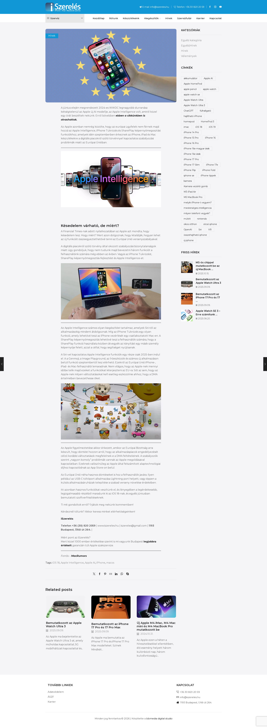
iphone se (189, 175)
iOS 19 (212, 127)
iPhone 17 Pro (191, 159)
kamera (188, 181)
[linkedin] (116, 574)
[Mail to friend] (110, 574)
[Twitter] (95, 574)
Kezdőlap (98, 18)
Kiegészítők (151, 18)
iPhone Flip (190, 170)
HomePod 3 (207, 121)
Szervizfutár (184, 18)
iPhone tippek (208, 175)
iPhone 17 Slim (192, 164)
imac (186, 127)
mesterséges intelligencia (198, 208)
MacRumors (79, 555)
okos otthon (190, 224)
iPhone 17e (212, 164)
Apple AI (90, 562)
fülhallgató (205, 110)
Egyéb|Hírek (189, 45)
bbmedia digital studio (159, 718)
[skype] (127, 574)
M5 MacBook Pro (193, 197)
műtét (187, 218)
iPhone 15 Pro (191, 137)
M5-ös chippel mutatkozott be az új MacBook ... (208, 266)
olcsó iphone (210, 224)
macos (110, 562)
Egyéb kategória (191, 40)
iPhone (100, 562)
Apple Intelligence (72, 562)
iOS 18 (56, 562)
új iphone (189, 240)
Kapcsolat (216, 18)
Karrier (200, 18)
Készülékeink (131, 18)
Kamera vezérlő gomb (196, 186)
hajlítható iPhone (193, 116)
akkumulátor (190, 78)
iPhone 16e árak (192, 154)
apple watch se (192, 94)
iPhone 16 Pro (191, 143)
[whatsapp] (122, 574)
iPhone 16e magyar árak (197, 148)
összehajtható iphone (195, 235)
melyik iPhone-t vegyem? (198, 202)
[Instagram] (215, 7)
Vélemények (189, 56)
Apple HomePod (193, 83)
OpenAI (188, 229)
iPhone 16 (210, 137)
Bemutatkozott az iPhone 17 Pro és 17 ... (208, 298)
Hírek (168, 18)
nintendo (202, 218)
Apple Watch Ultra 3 (194, 105)
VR (210, 229)
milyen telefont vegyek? (197, 213)
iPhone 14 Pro (191, 132)
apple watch (209, 89)
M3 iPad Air (190, 191)
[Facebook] (210, 7)
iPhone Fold (208, 170)
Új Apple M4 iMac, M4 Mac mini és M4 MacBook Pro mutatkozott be (156, 626)
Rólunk (113, 18)
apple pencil (190, 89)
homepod (189, 121)
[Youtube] (220, 7)
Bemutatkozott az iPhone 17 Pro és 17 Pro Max (110, 625)
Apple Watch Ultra (193, 100)
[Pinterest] (105, 574)
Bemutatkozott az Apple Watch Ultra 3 (64, 624)
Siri (200, 229)
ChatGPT (188, 110)
